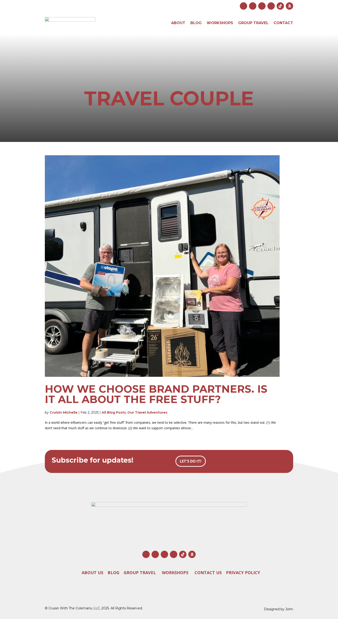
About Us (92, 572)
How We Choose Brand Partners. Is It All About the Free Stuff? (156, 394)
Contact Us (208, 572)
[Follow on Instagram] (243, 6)
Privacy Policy (243, 572)
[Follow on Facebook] (252, 6)
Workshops (220, 23)
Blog (196, 23)
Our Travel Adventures (147, 412)
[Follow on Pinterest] (271, 6)
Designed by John (278, 609)
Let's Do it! (190, 461)
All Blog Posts (114, 412)
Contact (283, 23)
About (178, 23)
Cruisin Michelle (63, 412)
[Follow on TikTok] (280, 6)
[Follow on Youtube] (262, 6)
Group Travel (253, 23)
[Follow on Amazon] (289, 6)
